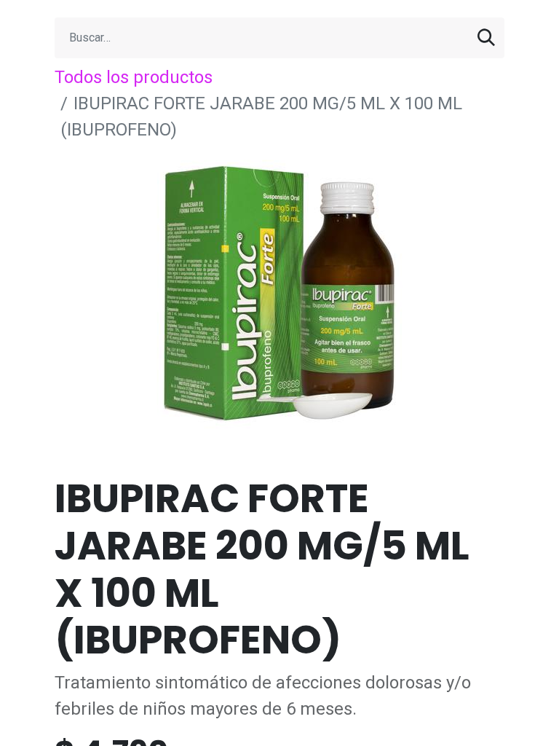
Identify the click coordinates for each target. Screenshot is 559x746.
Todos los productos (134, 77)
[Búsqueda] (486, 37)
